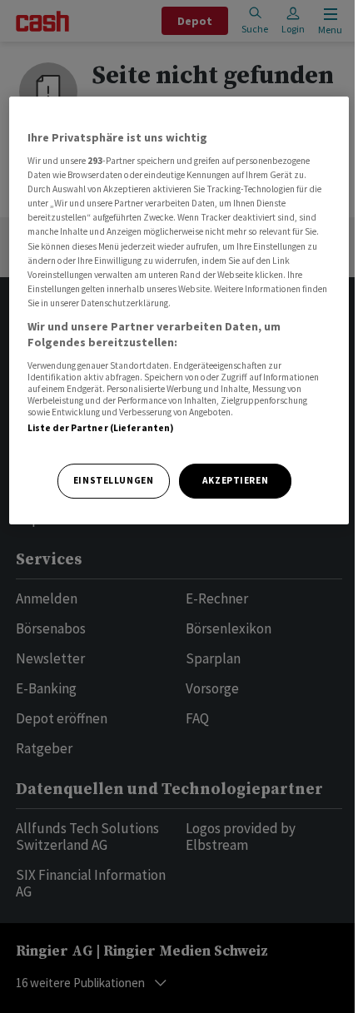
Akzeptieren (235, 480)
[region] (179, 311)
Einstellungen (113, 480)
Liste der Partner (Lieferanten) (101, 428)
